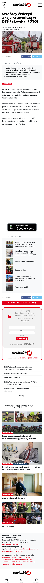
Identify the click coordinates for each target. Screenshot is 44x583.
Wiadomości (7, 84)
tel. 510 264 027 (8, 551)
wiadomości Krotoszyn (11, 560)
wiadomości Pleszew (26, 562)
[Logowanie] (36, 580)
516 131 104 (19, 551)
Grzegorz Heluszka (12, 29)
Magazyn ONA (26, 560)
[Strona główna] (7, 580)
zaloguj (22, 338)
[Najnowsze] (21, 580)
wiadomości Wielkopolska (12, 564)
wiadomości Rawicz (10, 562)
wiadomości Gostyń (9, 557)
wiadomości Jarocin (26, 557)
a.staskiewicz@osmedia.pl (28, 549)
